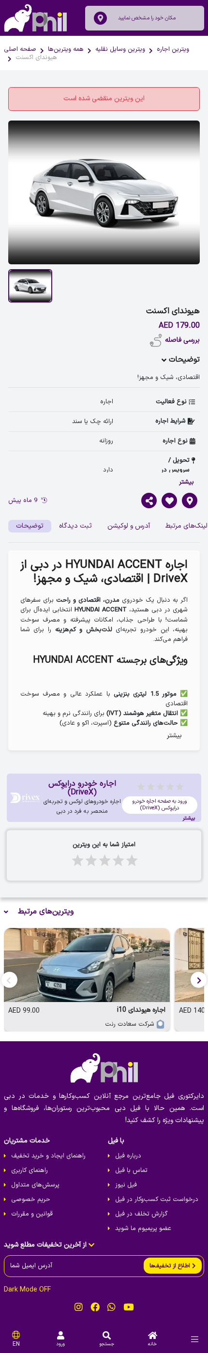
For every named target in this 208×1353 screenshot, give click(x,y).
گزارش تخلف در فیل (141, 1214)
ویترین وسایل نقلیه (120, 49)
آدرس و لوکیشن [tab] (128, 526)
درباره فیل (128, 1156)
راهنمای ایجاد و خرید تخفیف (48, 1156)
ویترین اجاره (173, 49)
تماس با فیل (131, 1170)
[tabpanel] (104, 650)
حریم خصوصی (30, 1199)
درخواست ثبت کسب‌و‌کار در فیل (156, 1199)
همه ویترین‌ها (66, 49)
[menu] (194, 1339)
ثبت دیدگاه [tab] (75, 526)
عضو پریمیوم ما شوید (143, 1228)
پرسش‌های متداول (35, 1185)
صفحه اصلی (20, 49)
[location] (100, 18)
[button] (199, 980)
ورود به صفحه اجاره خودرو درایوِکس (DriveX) (159, 804)
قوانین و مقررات (32, 1214)
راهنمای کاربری (29, 1170)
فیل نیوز (126, 1185)
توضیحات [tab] (30, 526)
